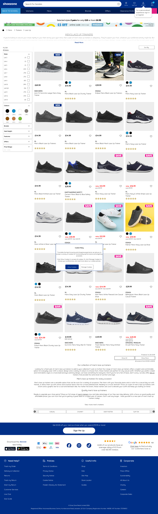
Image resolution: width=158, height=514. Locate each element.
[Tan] (14, 118)
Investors (123, 466)
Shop (83, 466)
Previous (35, 412)
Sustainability (125, 476)
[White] (20, 111)
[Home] (3, 30)
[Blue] (14, 111)
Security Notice (48, 476)
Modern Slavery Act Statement (54, 485)
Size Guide (8, 499)
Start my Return (10, 485)
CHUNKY (80, 412)
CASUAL (52, 412)
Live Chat (7, 494)
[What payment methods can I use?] (48, 445)
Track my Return (10, 480)
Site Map (85, 476)
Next (154, 412)
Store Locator (86, 480)
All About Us (124, 480)
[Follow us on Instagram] (79, 445)
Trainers (19, 30)
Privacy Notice (48, 471)
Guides (84, 485)
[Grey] (26, 111)
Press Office (124, 471)
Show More (145, 358)
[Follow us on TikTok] (89, 445)
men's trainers (83, 394)
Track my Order (10, 466)
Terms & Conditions (50, 466)
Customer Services (11, 489)
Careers (123, 489)
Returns (7, 476)
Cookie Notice (48, 480)
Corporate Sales (126, 494)
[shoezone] (10, 4)
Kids (83, 471)
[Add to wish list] (59, 85)
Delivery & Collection (11, 471)
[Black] (7, 111)
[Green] (20, 118)
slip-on (152, 373)
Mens (10, 30)
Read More (79, 42)
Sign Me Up (79, 430)
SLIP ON (136, 412)
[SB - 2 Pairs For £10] (79, 20)
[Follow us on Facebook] (69, 445)
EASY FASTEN (108, 412)
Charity (123, 485)
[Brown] (7, 118)
